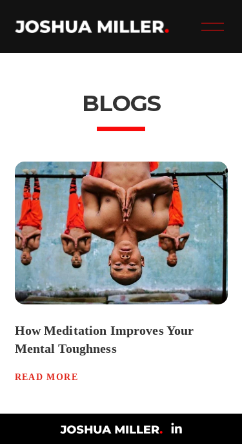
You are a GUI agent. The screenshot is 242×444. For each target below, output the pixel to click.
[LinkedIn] (176, 428)
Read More (47, 377)
